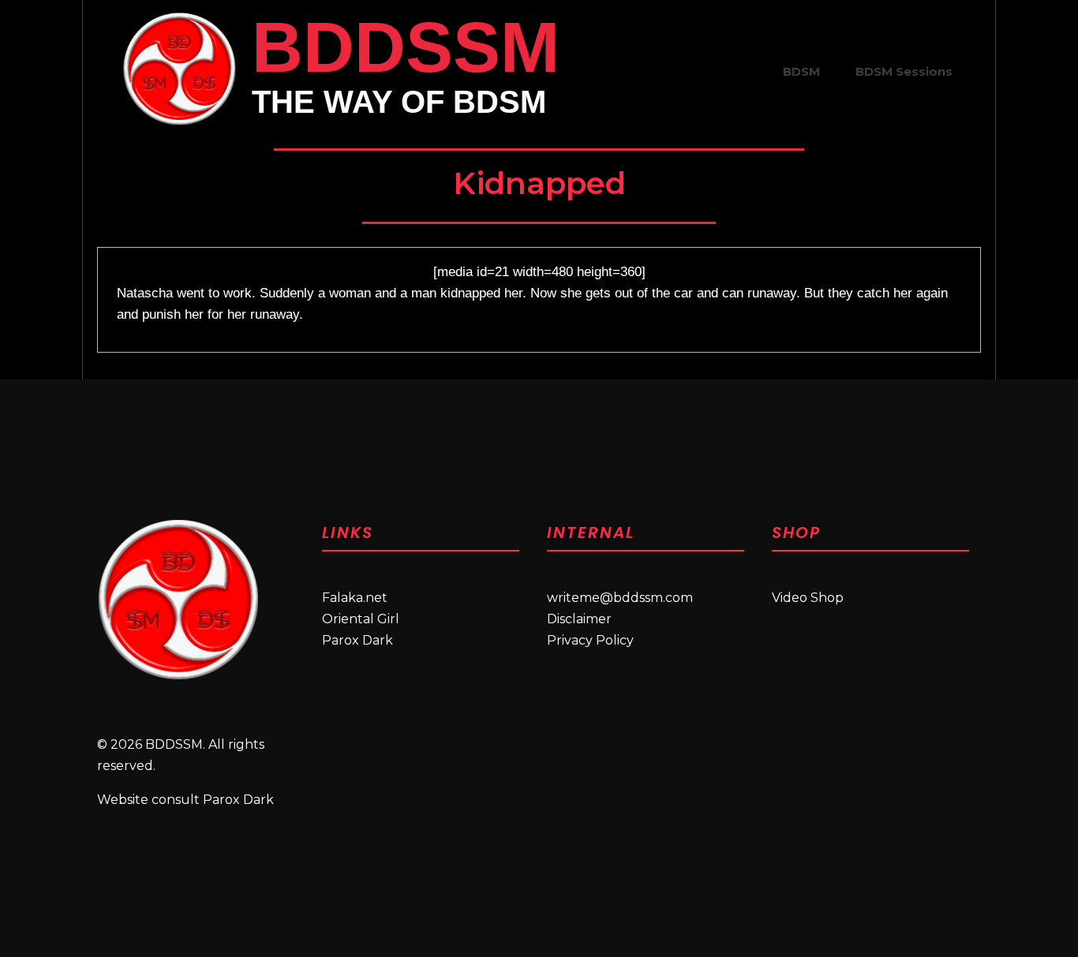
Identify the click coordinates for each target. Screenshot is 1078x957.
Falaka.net (354, 597)
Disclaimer (579, 618)
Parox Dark (357, 640)
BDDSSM (406, 47)
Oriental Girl (360, 618)
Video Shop (808, 597)
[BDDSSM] (179, 68)
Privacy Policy (590, 640)
